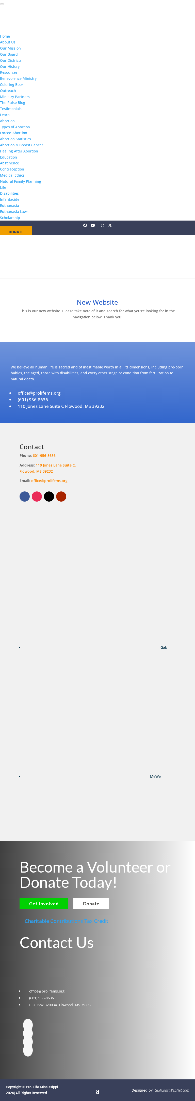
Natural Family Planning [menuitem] (20, 181)
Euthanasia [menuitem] (9, 205)
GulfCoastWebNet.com (172, 1090)
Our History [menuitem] (10, 66)
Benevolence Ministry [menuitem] (18, 78)
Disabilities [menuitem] (9, 193)
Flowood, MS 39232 (36, 471)
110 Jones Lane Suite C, (56, 465)
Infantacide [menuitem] (9, 199)
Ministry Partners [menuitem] (15, 96)
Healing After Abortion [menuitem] (19, 151)
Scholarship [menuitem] (10, 217)
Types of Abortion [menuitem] (15, 127)
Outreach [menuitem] (8, 90)
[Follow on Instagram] (37, 496)
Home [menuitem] (5, 36)
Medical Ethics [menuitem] (12, 175)
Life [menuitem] (3, 187)
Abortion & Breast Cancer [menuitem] (21, 145)
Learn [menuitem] (5, 114)
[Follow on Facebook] (25, 496)
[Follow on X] (49, 496)
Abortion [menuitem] (7, 120)
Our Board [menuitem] (9, 54)
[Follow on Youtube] (61, 496)
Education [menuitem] (8, 157)
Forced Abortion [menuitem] (13, 132)
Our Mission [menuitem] (10, 48)
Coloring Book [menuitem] (12, 84)
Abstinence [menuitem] (9, 163)
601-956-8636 (44, 455)
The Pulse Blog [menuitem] (12, 102)
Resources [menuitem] (9, 72)
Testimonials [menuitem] (11, 108)
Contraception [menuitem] (12, 169)
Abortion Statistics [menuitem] (15, 138)
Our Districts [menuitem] (11, 60)
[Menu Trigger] (2, 4)
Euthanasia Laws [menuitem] (14, 211)
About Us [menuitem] (7, 42)
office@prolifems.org (49, 480)
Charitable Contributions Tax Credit (66, 921)
